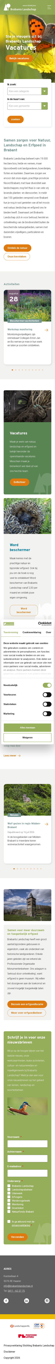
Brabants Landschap (23, 1186)
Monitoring (17, 1204)
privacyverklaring (21, 1225)
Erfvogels (17, 1197)
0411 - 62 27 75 (16, 1290)
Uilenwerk (17, 1193)
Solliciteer (20, 482)
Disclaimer (9, 1351)
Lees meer (10, 755)
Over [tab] (48, 632)
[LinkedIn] (26, 1300)
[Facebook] (6, 1300)
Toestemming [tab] (11, 632)
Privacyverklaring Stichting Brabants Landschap (29, 1345)
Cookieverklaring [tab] (32, 632)
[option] (27, 1186)
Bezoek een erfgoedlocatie (27, 1004)
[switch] (47, 694)
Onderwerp (13, 1181)
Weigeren (27, 737)
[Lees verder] (46, 330)
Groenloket (18, 1208)
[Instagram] (47, 1300)
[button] (52, 42)
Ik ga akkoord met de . (23, 1223)
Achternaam (14, 1151)
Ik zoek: (11, 84)
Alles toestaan (27, 727)
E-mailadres (14, 1166)
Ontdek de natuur (17, 248)
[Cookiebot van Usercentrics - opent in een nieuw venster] (38, 624)
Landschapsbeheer (22, 1189)
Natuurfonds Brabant (23, 1211)
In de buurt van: (16, 99)
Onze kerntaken (16, 256)
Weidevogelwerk (21, 1200)
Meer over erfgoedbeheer (26, 1012)
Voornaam (13, 1137)
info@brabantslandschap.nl (18, 1286)
